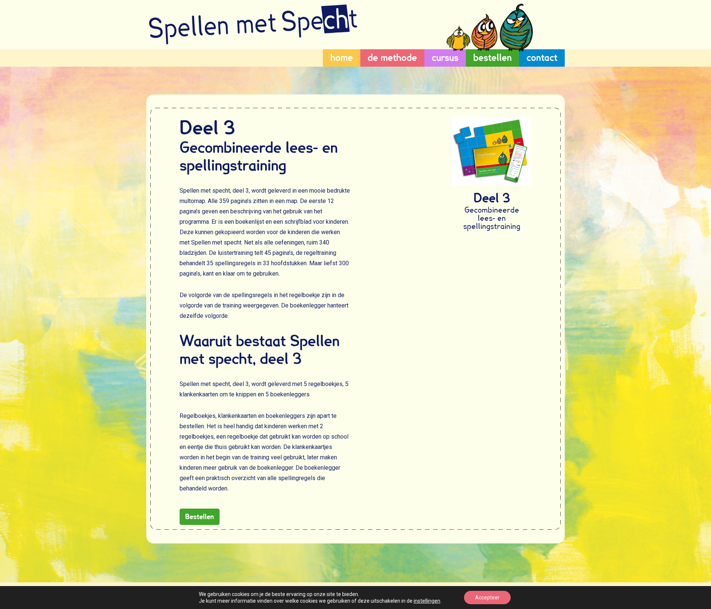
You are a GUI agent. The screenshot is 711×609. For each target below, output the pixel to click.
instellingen (427, 601)
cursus (445, 57)
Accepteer (487, 597)
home (341, 57)
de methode (392, 57)
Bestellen (199, 516)
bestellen (492, 57)
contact (542, 57)
